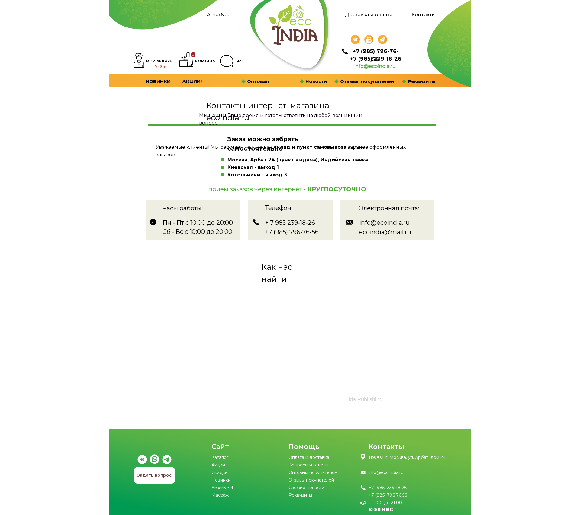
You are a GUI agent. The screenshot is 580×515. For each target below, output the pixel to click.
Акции (218, 465)
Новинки (221, 480)
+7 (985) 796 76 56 (388, 495)
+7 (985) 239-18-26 (375, 59)
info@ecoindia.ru (374, 66)
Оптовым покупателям (312, 472)
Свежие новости (306, 487)
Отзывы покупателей (311, 480)
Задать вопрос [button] (154, 475)
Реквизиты (300, 495)
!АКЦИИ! (191, 81)
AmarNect (219, 14)
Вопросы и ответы (308, 465)
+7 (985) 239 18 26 (388, 487)
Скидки (219, 472)
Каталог (219, 457)
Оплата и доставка (308, 457)
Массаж (220, 495)
